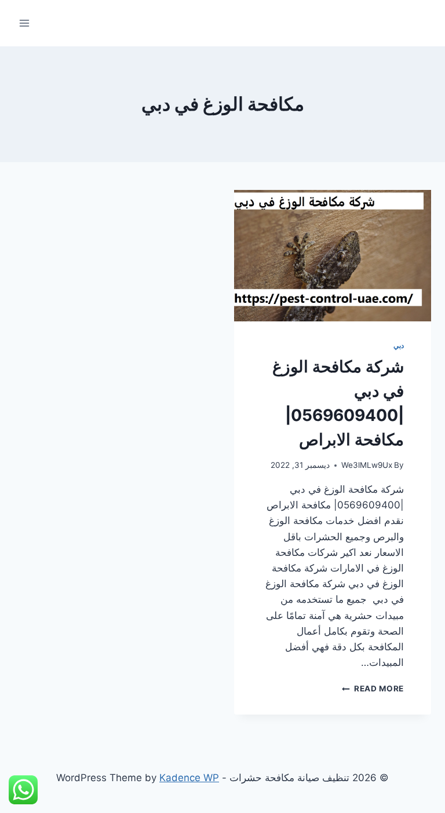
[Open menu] (24, 23)
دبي (398, 345)
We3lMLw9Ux (366, 465)
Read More (373, 688)
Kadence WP (189, 777)
